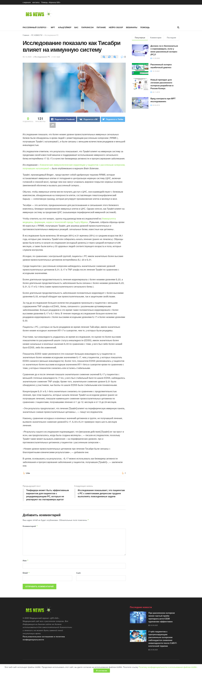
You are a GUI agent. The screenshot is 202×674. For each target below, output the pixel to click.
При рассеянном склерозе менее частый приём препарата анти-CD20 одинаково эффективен (161, 617)
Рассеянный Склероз (34, 27)
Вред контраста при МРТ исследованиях (162, 100)
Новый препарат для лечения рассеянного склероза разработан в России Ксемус (161, 84)
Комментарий (30, 526)
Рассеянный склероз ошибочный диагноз (161, 66)
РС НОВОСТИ (36, 35)
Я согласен (101, 670)
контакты (36, 2)
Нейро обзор (116, 27)
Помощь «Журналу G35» (51, 2)
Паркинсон (87, 27)
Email (26, 572)
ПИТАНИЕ (101, 27)
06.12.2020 (27, 56)
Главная (26, 35)
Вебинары (131, 27)
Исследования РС (52, 35)
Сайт (78, 572)
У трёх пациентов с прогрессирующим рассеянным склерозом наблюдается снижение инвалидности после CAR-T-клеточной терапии (162, 638)
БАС (76, 27)
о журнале (27, 2)
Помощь (145, 27)
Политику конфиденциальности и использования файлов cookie (168, 667)
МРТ (53, 27)
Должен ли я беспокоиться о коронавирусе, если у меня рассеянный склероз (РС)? (164, 50)
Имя (25, 560)
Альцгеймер (64, 27)
